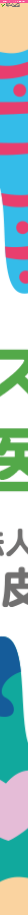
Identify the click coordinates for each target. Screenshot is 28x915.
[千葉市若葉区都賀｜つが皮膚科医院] (10, 5)
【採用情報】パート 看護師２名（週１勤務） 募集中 (14, 1)
